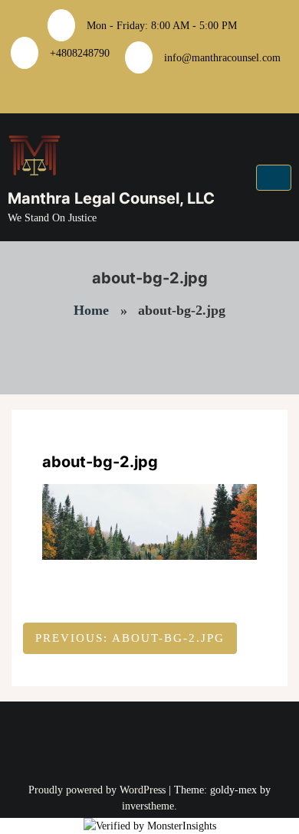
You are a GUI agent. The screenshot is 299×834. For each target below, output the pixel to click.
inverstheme (148, 806)
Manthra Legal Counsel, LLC (111, 198)
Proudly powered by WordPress (98, 790)
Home (91, 310)
